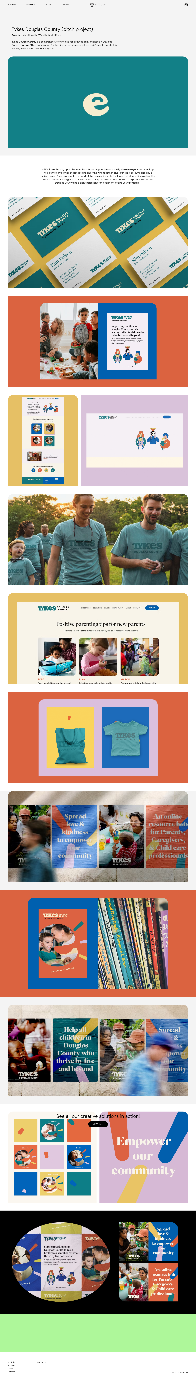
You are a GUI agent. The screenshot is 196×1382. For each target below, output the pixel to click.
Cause (97, 45)
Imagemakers (81, 45)
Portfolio (11, 1362)
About (10, 1369)
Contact (11, 1372)
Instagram (41, 1362)
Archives (11, 1365)
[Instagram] (186, 5)
